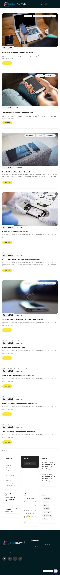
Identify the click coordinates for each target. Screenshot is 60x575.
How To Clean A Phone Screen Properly (16, 172)
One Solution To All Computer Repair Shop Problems (21, 260)
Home (34, 544)
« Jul (27, 522)
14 (31, 511)
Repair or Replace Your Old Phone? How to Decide (20, 404)
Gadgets (8, 465)
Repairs (40, 75)
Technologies (50, 16)
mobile (46, 502)
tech (45, 519)
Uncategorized (10, 485)
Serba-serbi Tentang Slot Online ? (11, 508)
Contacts (35, 546)
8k (7, 463)
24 (24, 516)
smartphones (47, 515)
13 (29, 511)
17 (24, 513)
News (7, 478)
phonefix (46, 508)
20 (30, 513)
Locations (39, 195)
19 (28, 513)
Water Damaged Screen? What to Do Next (17, 112)
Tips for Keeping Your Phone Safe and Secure (18, 432)
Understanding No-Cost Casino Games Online (10, 499)
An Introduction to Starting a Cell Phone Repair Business (22, 319)
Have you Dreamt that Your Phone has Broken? (19, 52)
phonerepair (47, 512)
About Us (47, 544)
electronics (47, 498)
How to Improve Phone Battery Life (15, 232)
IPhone (8, 470)
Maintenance (38, 16)
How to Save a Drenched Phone (13, 347)
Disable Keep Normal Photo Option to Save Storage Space (48, 467)
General (28, 16)
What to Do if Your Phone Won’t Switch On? (18, 375)
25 (26, 516)
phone (45, 505)
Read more (7, 63)
